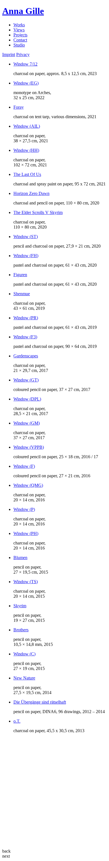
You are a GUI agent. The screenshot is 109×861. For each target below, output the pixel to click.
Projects (20, 34)
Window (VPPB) (28, 447)
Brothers (21, 629)
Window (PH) (25, 533)
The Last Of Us (27, 174)
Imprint (8, 54)
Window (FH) (25, 255)
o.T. (16, 721)
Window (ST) (25, 236)
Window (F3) (25, 336)
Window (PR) (25, 317)
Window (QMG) (28, 485)
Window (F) (24, 466)
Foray (18, 107)
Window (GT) (26, 380)
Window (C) (24, 653)
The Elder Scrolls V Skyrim (38, 212)
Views (19, 29)
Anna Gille (23, 11)
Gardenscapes (25, 355)
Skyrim (19, 605)
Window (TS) (25, 581)
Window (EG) (26, 83)
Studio (19, 45)
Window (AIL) (26, 126)
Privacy (23, 54)
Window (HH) (26, 150)
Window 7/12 (25, 64)
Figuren (20, 274)
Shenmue (21, 293)
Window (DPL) (27, 399)
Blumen (20, 557)
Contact (20, 40)
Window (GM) (26, 423)
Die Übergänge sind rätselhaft (39, 702)
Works (19, 24)
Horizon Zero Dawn (31, 193)
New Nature (24, 678)
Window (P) (24, 509)
